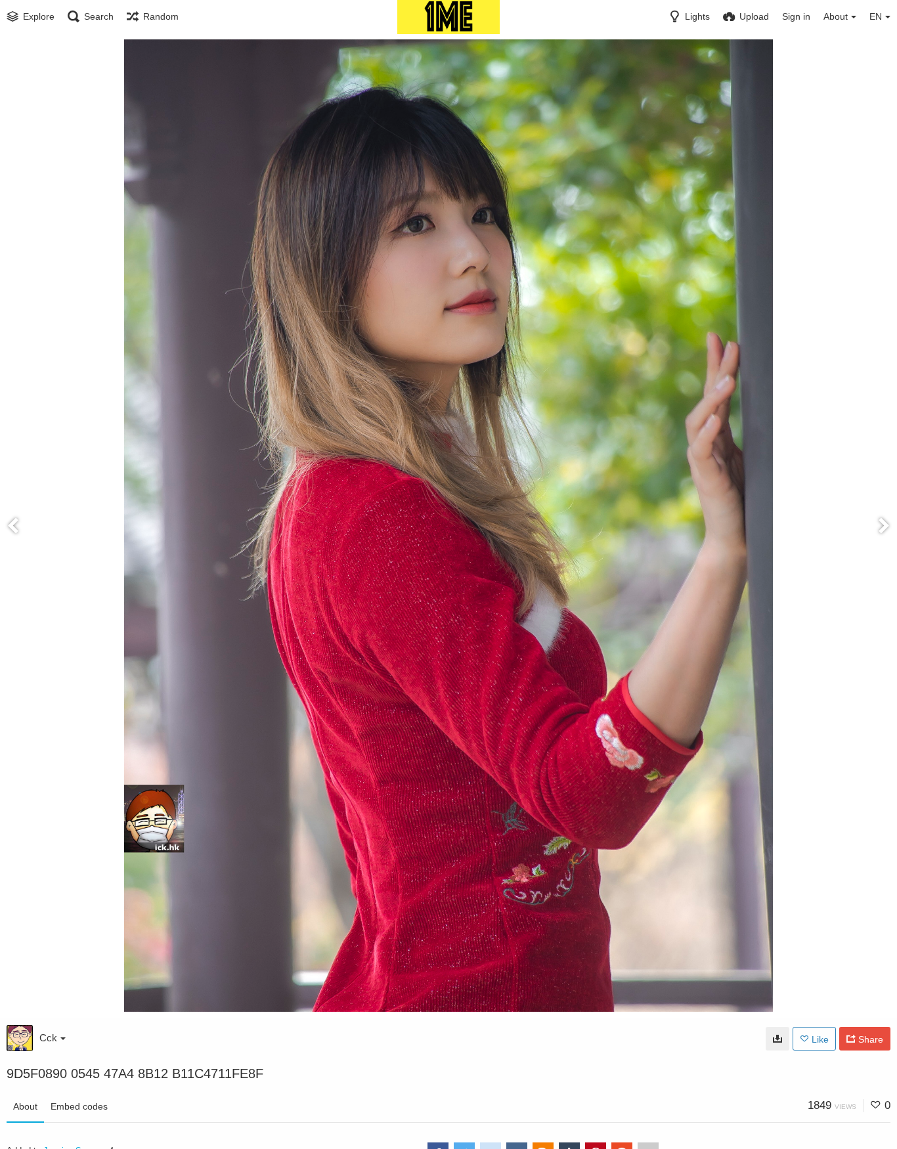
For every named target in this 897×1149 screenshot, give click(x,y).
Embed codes (79, 1106)
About (25, 1106)
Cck (48, 1037)
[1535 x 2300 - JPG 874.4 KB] (777, 1039)
